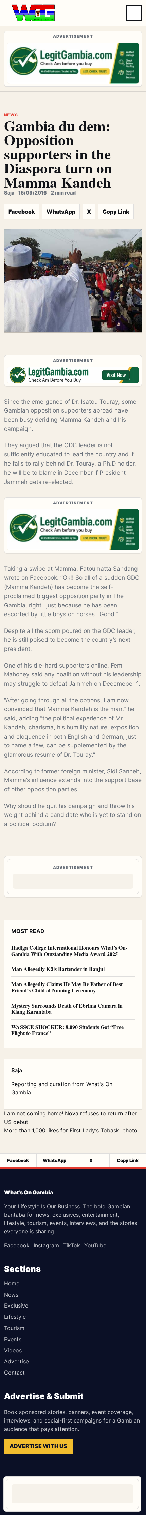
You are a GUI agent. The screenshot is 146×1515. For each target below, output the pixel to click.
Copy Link (116, 211)
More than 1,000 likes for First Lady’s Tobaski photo (71, 1130)
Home (11, 1283)
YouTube (95, 1245)
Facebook (21, 211)
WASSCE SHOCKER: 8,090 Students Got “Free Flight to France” (67, 1030)
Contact (14, 1372)
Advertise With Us (38, 1446)
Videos (13, 1350)
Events (12, 1339)
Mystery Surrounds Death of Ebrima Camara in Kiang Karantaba (67, 1008)
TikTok (71, 1245)
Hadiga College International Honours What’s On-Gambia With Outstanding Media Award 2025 (69, 951)
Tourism (14, 1328)
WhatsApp (61, 211)
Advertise (16, 1361)
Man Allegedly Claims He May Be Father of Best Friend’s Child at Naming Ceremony (67, 987)
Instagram (46, 1245)
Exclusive (16, 1305)
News (11, 1294)
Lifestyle (15, 1316)
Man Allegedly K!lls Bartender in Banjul (58, 969)
